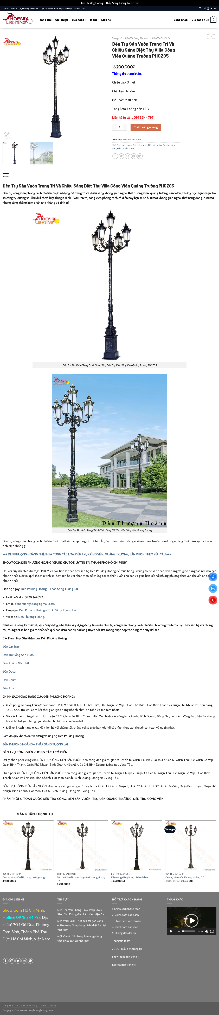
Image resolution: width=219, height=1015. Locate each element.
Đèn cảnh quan (124, 145)
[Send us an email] (215, 9)
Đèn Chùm (10, 680)
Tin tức (92, 19)
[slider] (188, 931)
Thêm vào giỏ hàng (146, 127)
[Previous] (9, 87)
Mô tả (6, 176)
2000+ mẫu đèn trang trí (127, 948)
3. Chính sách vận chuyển (126, 921)
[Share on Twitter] (121, 156)
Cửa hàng (78, 19)
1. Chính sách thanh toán (126, 908)
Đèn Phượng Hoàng (31, 616)
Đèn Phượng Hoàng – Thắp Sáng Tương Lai (47, 610)
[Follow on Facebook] (205, 9)
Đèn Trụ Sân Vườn (161, 38)
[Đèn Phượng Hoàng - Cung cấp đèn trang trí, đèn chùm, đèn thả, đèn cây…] (18, 19)
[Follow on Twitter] (211, 9)
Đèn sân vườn (155, 145)
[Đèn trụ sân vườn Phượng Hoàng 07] (190, 845)
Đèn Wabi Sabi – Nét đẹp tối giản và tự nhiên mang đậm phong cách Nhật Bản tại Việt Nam (81, 925)
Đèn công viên (140, 145)
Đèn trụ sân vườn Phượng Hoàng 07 (184, 877)
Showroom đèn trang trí (126, 956)
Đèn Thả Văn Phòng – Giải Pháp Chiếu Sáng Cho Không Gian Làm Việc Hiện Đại (80, 912)
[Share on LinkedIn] (140, 156)
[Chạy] (171, 931)
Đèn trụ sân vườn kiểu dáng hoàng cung (24, 877)
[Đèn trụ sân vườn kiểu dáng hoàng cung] (28, 845)
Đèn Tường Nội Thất (16, 663)
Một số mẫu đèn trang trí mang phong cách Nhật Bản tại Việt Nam (79, 938)
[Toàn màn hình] (212, 931)
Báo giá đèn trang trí (124, 964)
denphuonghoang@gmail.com (35, 604)
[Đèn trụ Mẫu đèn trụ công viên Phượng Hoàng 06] (82, 845)
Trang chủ (44, 19)
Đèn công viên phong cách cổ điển (129, 877)
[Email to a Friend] (127, 156)
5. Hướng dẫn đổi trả (124, 933)
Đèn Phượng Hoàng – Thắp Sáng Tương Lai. (50, 589)
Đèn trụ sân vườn (125, 148)
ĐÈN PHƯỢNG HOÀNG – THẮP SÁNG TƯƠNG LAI (35, 744)
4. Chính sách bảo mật (125, 927)
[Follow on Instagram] (208, 9)
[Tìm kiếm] (200, 8)
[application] (191, 921)
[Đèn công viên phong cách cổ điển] (136, 845)
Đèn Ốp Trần (11, 646)
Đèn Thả (8, 688)
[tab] (6, 176)
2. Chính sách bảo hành (125, 914)
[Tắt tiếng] (206, 931)
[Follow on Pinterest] (30, 961)
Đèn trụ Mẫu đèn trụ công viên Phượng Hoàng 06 (81, 879)
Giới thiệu (61, 19)
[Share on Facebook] (115, 156)
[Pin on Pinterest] (134, 156)
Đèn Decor (9, 671)
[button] (191, 921)
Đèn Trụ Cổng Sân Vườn (137, 38)
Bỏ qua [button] (135, 3)
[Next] (101, 87)
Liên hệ (106, 19)
